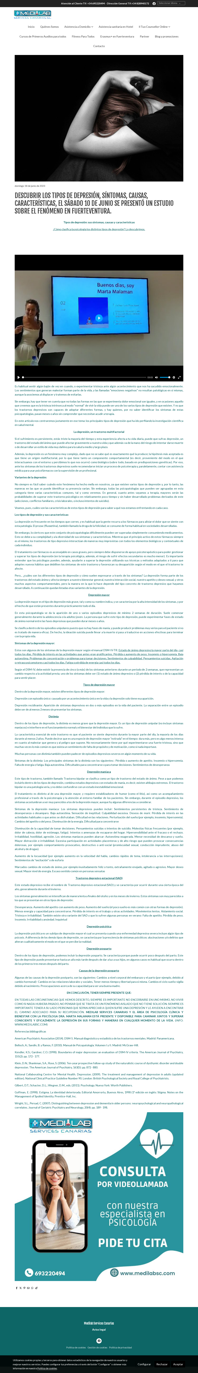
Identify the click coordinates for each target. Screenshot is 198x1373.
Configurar (144, 1364)
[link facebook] (154, 3)
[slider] (84, 377)
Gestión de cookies (97, 1347)
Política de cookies (76, 1347)
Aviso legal (99, 1329)
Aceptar (178, 1364)
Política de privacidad (120, 1347)
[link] (32, 14)
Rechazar (162, 1364)
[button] (79, 26)
